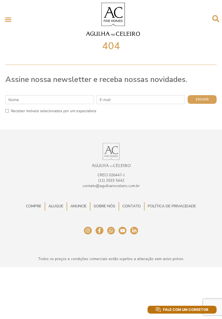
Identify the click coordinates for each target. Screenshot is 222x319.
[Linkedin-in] (134, 231)
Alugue (55, 206)
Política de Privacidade (172, 206)
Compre (33, 206)
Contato (131, 206)
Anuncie (78, 206)
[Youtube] (122, 231)
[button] (8, 19)
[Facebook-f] (99, 231)
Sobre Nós (104, 206)
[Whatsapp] (111, 231)
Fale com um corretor (185, 309)
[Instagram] (88, 231)
